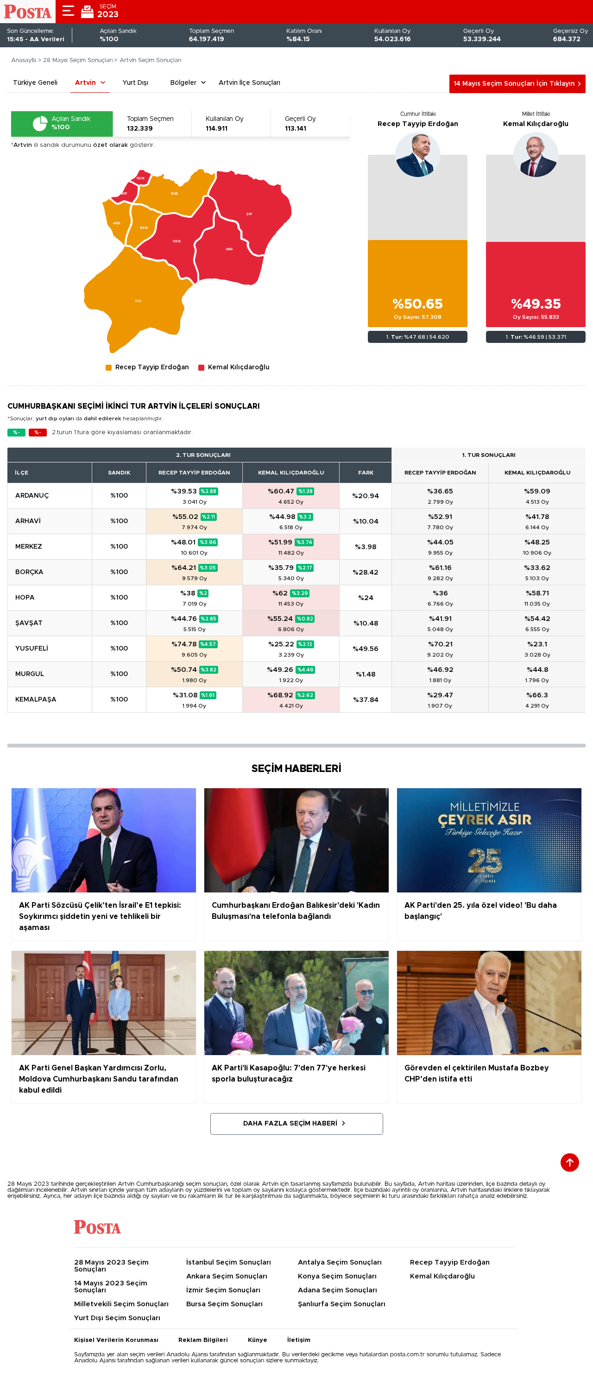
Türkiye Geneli (35, 83)
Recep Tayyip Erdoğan (418, 123)
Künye (257, 1340)
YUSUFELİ (31, 648)
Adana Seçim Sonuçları (337, 1290)
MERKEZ (28, 547)
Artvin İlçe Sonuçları (249, 83)
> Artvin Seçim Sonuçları (147, 60)
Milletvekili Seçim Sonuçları (121, 1304)
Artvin (85, 83)
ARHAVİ (28, 521)
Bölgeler (183, 83)
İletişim (298, 1340)
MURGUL (29, 674)
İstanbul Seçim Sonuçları (228, 1262)
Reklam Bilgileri (203, 1340)
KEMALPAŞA (36, 699)
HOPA (25, 598)
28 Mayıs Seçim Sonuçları (78, 60)
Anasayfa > (26, 60)
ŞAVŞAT (29, 623)
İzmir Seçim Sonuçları (223, 1290)
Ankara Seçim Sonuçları (226, 1276)
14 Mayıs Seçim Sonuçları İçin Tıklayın (514, 84)
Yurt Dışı (135, 83)
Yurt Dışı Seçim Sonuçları (117, 1318)
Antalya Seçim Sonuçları (340, 1262)
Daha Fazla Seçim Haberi (290, 1123)
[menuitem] (138, 300)
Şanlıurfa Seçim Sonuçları (341, 1304)
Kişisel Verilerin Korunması (116, 1340)
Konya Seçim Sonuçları (337, 1276)
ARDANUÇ (32, 496)
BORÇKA (29, 572)
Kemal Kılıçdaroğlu (535, 123)
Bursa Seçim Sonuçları (224, 1304)
